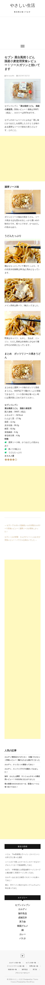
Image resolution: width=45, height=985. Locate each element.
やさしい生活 (22, 5)
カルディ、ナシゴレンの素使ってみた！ (20, 764)
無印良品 (22, 913)
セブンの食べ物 (31, 963)
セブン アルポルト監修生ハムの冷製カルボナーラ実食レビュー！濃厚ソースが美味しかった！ (23, 528)
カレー (22, 934)
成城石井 (22, 917)
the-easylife (10, 76)
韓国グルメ (22, 926)
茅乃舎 (22, 921)
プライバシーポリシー (22, 973)
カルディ (22, 909)
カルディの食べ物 (15, 963)
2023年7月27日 (24, 76)
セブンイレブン (22, 905)
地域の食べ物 (12, 969)
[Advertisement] (22, 30)
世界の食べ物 (33, 966)
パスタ (22, 938)
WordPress (30, 982)
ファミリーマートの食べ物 (15, 966)
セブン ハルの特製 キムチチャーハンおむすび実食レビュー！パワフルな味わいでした (22, 538)
